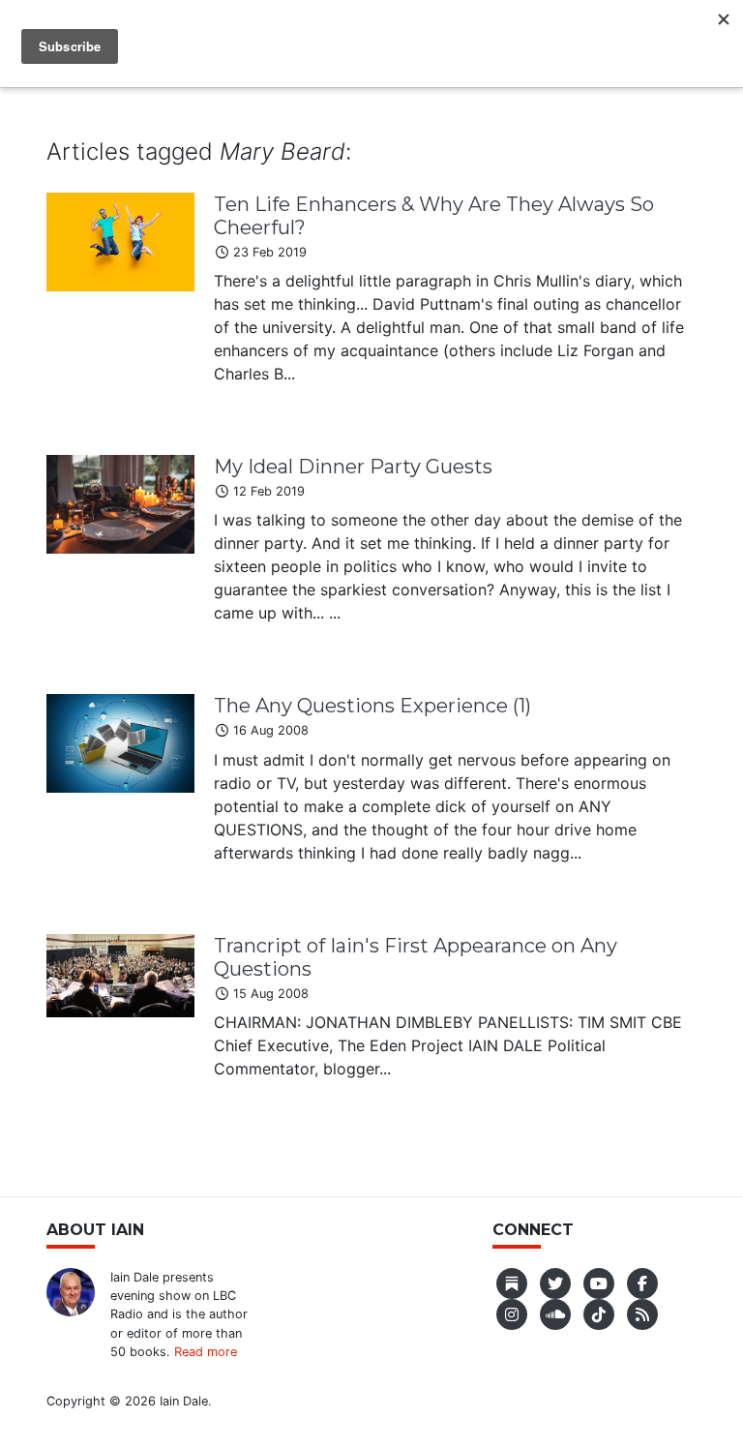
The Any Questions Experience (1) (372, 705)
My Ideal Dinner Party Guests (353, 466)
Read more (205, 1351)
